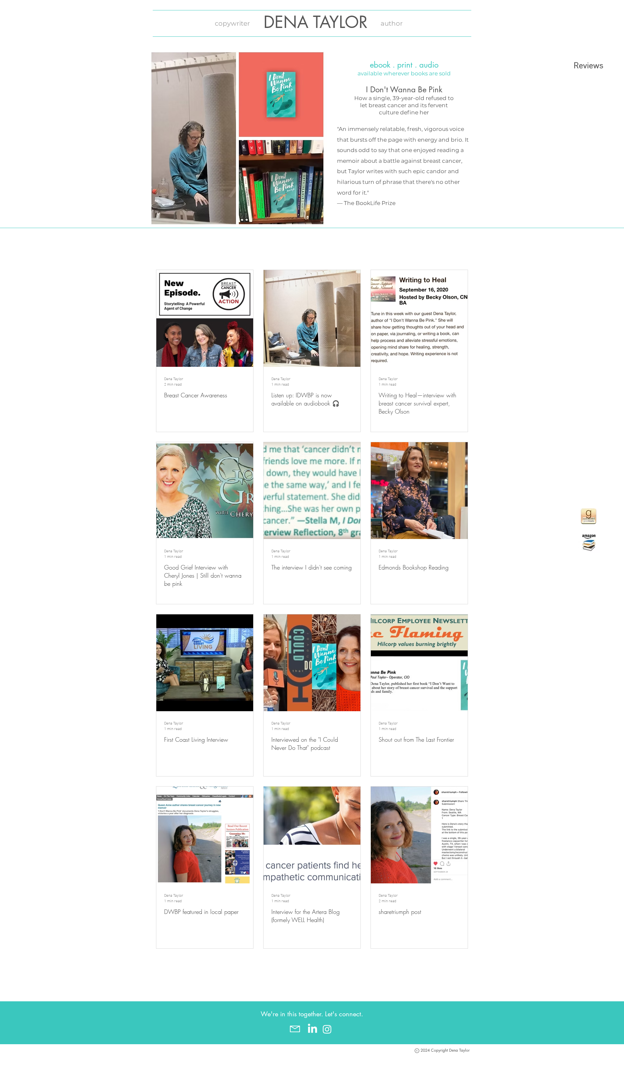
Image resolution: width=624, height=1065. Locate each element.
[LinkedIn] (312, 1029)
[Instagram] (327, 1029)
